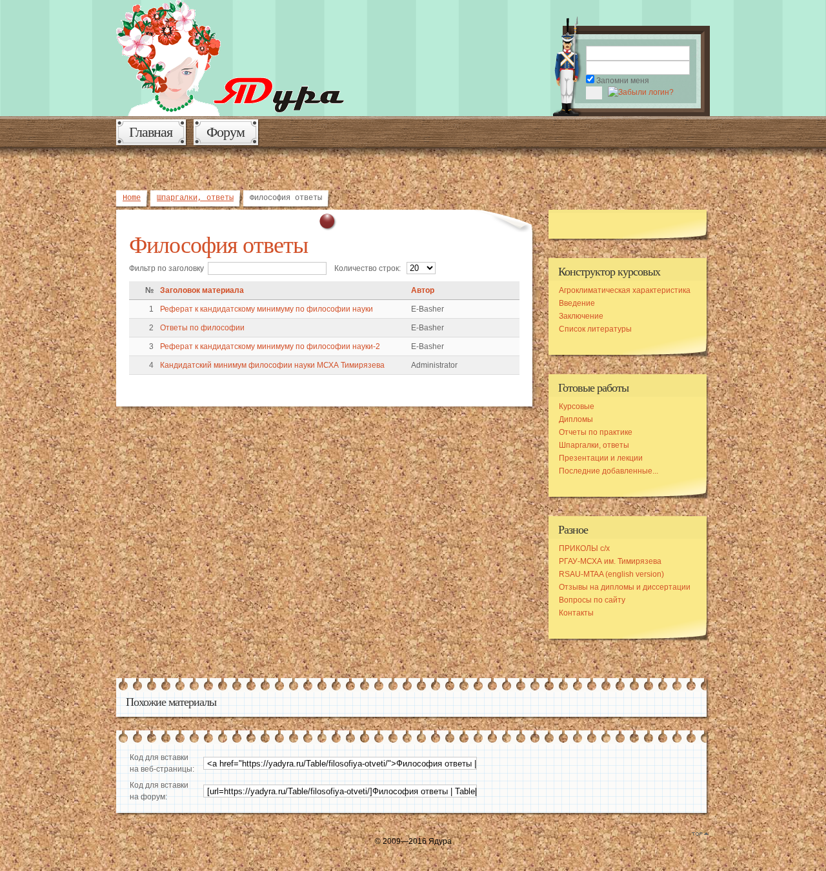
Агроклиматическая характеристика (624, 290)
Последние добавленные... (608, 471)
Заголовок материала (202, 290)
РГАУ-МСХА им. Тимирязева (610, 561)
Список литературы (595, 329)
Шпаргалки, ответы (195, 198)
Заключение (581, 316)
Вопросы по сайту (592, 600)
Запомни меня (622, 80)
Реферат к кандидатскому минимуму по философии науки (266, 309)
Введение (577, 303)
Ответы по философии (202, 327)
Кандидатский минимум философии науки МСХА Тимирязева (272, 365)
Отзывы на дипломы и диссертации (624, 587)
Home (132, 198)
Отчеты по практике (595, 432)
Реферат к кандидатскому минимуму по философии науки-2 (270, 346)
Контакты (576, 612)
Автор (422, 290)
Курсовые (576, 406)
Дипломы (576, 419)
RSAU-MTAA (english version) (611, 574)
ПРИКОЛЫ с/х (584, 548)
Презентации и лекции (601, 458)
